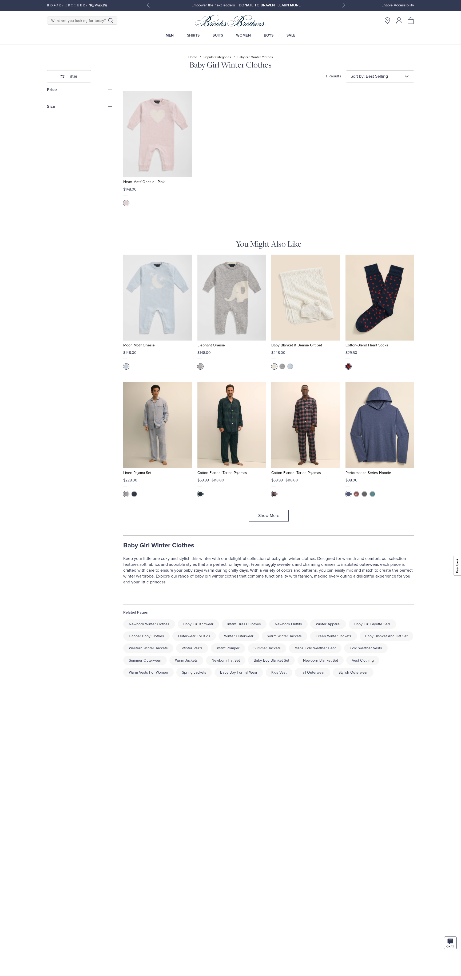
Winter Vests (192, 648)
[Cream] (274, 366)
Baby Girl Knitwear (198, 624)
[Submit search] (110, 21)
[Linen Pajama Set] (157, 425)
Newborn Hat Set (226, 660)
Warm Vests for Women (148, 672)
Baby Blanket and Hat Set (386, 636)
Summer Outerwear (145, 660)
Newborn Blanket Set (320, 660)
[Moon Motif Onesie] (157, 298)
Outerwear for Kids (194, 636)
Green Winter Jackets (333, 636)
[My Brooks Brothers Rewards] (77, 5)
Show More (268, 515)
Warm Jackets (186, 660)
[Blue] (126, 366)
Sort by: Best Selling (369, 76)
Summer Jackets (267, 648)
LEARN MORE (289, 5)
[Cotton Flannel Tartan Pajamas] (231, 425)
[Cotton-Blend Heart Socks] (379, 298)
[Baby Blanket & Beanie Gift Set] (305, 298)
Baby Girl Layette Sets (372, 624)
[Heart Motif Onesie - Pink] (157, 134)
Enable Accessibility (397, 5)
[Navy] (134, 494)
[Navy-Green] (200, 494)
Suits (218, 35)
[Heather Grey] (364, 494)
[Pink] (126, 203)
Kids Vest (279, 672)
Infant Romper (228, 648)
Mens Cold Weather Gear (315, 648)
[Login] (399, 20)
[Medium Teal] (372, 494)
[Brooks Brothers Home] (230, 20)
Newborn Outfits (288, 624)
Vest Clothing (363, 660)
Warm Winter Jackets (284, 636)
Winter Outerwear (238, 636)
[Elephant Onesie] (231, 298)
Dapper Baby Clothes (146, 636)
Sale (291, 35)
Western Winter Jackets (148, 648)
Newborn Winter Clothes (149, 624)
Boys (269, 35)
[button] (411, 20)
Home (192, 57)
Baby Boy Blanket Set (271, 660)
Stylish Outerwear (353, 672)
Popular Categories (217, 57)
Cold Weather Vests (366, 648)
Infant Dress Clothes (244, 624)
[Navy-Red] (348, 366)
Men (170, 35)
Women (243, 35)
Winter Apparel (328, 624)
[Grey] (200, 366)
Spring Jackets (194, 672)
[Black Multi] (274, 494)
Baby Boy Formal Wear (238, 672)
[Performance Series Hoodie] (379, 425)
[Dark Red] (356, 494)
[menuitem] (169, 35)
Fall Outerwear (312, 672)
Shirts (193, 35)
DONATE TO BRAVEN (257, 5)
